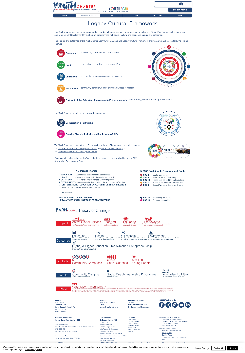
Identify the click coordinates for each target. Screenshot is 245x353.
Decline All (218, 348)
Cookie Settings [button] (202, 348)
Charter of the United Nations (172, 319)
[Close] (241, 348)
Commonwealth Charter (170, 323)
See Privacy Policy (33, 349)
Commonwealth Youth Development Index (77, 151)
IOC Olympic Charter (169, 325)
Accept (233, 348)
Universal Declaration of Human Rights (175, 321)
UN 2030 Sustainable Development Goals (77, 148)
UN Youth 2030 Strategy (112, 148)
